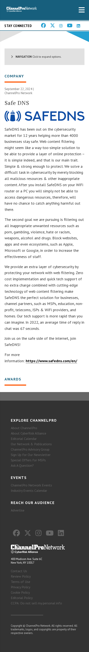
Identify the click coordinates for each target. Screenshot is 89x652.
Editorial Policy (22, 598)
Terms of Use (20, 582)
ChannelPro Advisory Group (30, 449)
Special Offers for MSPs (28, 460)
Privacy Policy (20, 587)
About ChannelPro (24, 428)
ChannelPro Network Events (31, 485)
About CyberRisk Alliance (28, 433)
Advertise (17, 510)
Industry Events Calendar (29, 490)
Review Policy (21, 576)
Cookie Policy (20, 592)
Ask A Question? (22, 465)
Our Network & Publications (31, 444)
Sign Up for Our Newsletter (31, 455)
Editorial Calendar (24, 438)
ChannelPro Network (18, 93)
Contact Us (19, 571)
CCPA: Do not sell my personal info (36, 603)
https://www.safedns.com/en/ (51, 360)
